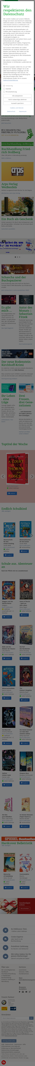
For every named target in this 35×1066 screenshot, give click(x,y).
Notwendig (9, 86)
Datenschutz (11, 111)
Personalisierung (11, 92)
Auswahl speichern (17, 103)
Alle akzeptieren (17, 96)
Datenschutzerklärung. (10, 80)
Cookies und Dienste (16, 108)
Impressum (22, 111)
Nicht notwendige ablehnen (17, 99)
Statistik (8, 89)
